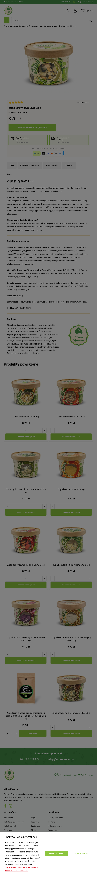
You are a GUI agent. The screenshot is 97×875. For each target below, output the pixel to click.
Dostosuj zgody (81, 853)
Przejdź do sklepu (56, 853)
